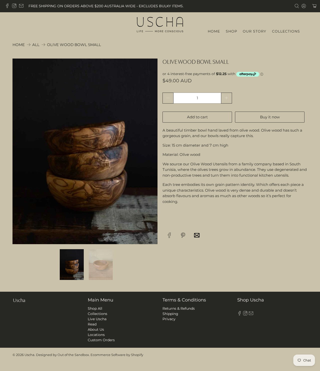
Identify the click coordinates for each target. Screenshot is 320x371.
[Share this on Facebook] (169, 235)
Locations (96, 334)
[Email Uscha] (22, 7)
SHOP (231, 31)
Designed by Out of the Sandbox (62, 355)
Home (18, 45)
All (36, 45)
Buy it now (270, 117)
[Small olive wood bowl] (85, 151)
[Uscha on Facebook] (8, 7)
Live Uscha (97, 319)
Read (92, 324)
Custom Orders (101, 340)
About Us (96, 329)
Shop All (95, 308)
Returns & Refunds (178, 308)
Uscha (29, 355)
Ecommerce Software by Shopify (116, 355)
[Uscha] (160, 24)
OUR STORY (254, 31)
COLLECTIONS (286, 31)
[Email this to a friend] (197, 235)
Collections (97, 313)
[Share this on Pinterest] (183, 235)
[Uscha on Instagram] (15, 7)
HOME (214, 31)
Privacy (169, 319)
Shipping (170, 313)
